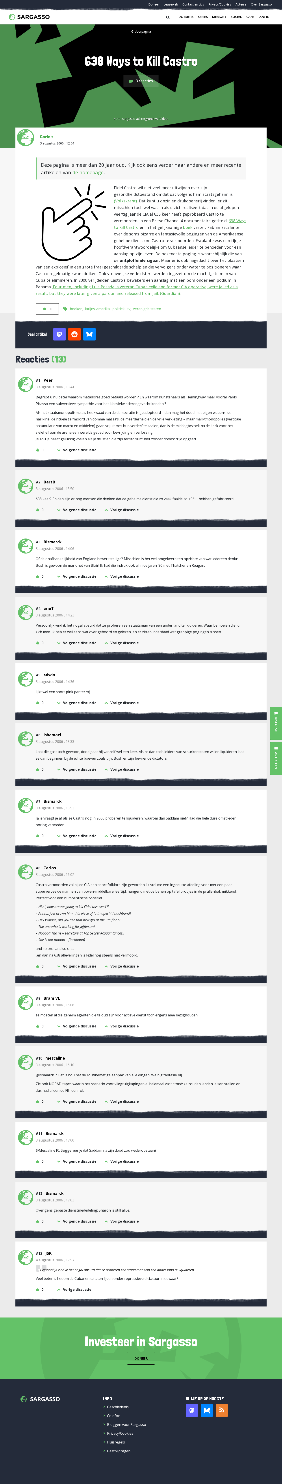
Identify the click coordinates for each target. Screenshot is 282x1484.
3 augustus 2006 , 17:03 (55, 1200)
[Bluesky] (207, 1410)
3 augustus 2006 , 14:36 (55, 681)
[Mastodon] (192, 1410)
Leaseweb (170, 4)
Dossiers (185, 16)
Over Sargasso (261, 4)
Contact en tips (193, 4)
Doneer (153, 4)
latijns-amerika (97, 308)
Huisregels (116, 1442)
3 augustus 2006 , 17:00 (55, 1140)
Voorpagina (143, 31)
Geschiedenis (118, 1406)
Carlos (46, 136)
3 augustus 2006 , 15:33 (55, 741)
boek (187, 227)
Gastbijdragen (118, 1451)
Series (203, 16)
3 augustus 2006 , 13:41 (55, 387)
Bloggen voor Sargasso (126, 1424)
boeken (76, 308)
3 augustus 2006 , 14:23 (55, 615)
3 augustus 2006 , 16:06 (55, 1005)
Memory (219, 16)
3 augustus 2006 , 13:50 (55, 488)
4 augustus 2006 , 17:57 (55, 1260)
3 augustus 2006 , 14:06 (55, 548)
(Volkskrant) (125, 201)
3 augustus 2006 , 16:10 (55, 1064)
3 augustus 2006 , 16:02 (55, 874)
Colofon (113, 1415)
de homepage (88, 172)
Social (236, 16)
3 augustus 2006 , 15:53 (55, 808)
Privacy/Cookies (219, 4)
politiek (118, 308)
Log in (263, 16)
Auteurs (241, 4)
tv (128, 308)
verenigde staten (147, 308)
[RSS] (222, 1410)
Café (250, 16)
